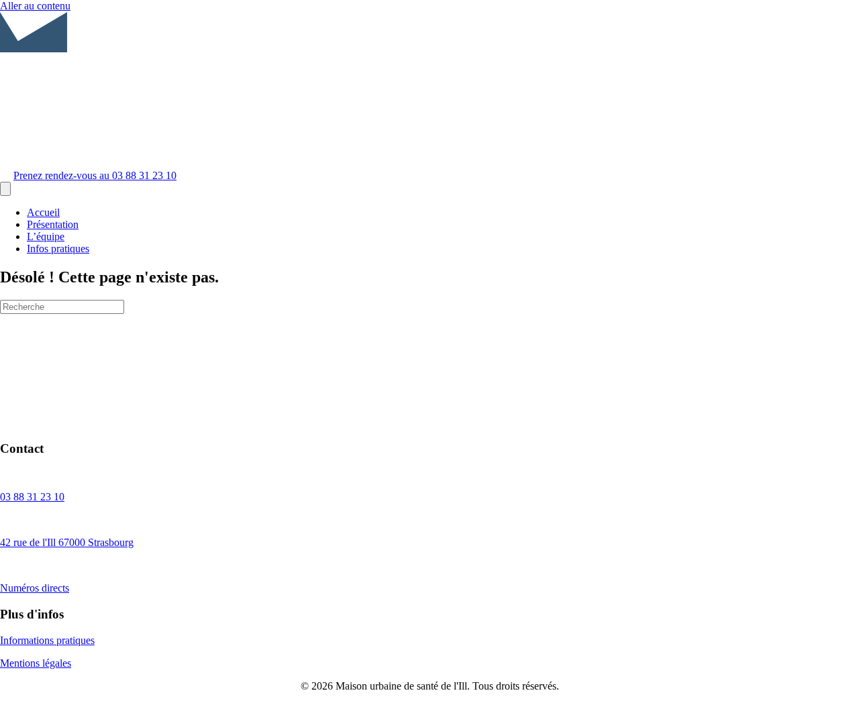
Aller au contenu (35, 5)
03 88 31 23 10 (32, 496)
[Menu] (5, 189)
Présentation (53, 224)
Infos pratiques (58, 248)
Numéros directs (34, 588)
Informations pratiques (47, 640)
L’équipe (45, 236)
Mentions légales (35, 663)
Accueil (43, 212)
